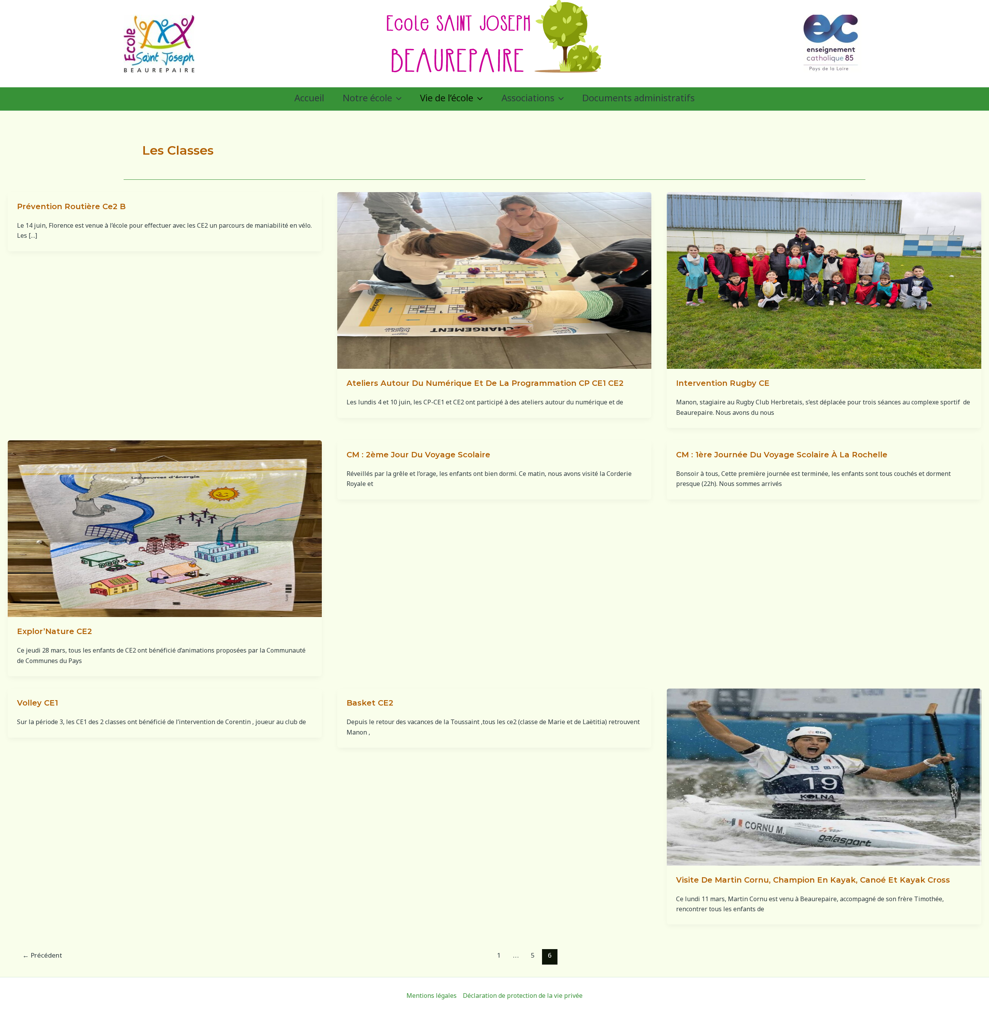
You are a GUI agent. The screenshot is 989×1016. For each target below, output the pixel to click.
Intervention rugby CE (723, 383)
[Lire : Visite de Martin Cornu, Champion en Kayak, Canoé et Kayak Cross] (824, 777)
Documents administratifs (638, 99)
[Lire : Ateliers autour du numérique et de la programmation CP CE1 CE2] (494, 281)
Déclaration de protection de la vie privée (523, 996)
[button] (396, 99)
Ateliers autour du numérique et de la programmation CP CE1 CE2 (485, 383)
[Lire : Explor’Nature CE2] (165, 529)
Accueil (309, 99)
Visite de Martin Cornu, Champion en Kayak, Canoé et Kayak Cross (813, 880)
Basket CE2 (370, 702)
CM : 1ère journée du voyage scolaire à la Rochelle (781, 454)
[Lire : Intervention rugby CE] (824, 281)
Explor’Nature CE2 (54, 631)
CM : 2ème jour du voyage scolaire (418, 454)
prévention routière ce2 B (71, 206)
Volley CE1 (37, 702)
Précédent (42, 956)
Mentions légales (431, 996)
